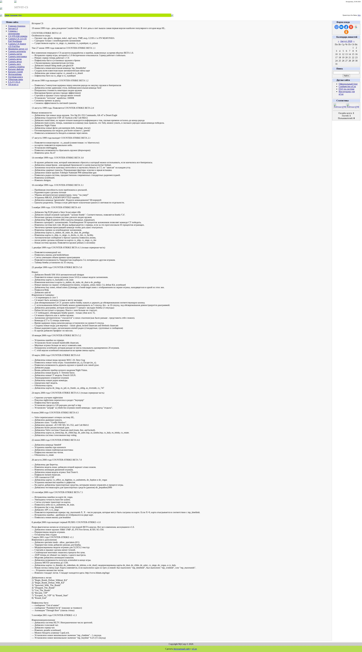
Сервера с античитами (14, 32)
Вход (20, 15)
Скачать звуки (15, 61)
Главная (7, 15)
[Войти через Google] (356, 27)
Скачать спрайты (16, 66)
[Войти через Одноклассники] (346, 32)
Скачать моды (15, 59)
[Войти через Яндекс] (351, 27)
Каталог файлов (16, 69)
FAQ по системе (346, 89)
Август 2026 (346, 41)
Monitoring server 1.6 (18, 49)
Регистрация (14, 15)
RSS (359, 15)
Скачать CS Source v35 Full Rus (17, 45)
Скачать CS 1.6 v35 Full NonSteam (17, 39)
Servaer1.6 (13, 28)
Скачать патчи (15, 54)
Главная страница (16, 26)
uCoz (194, 649)
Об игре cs (13, 84)
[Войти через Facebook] (346, 27)
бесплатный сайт (182, 649)
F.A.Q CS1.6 (14, 82)
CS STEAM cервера (17, 36)
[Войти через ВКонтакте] (341, 27)
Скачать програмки (17, 56)
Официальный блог (348, 84)
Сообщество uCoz (347, 86)
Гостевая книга (15, 77)
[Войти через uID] (336, 27)
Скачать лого (14, 64)
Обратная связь (15, 79)
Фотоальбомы (15, 74)
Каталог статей (15, 72)
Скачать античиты (17, 51)
